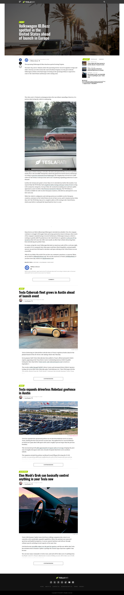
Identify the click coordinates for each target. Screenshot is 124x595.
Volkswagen (43, 262)
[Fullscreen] (74, 169)
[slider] (49, 169)
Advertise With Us (66, 586)
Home (42, 586)
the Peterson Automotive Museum (51, 189)
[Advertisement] (51, 86)
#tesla (87, 82)
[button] (50, 136)
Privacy (81, 586)
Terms (76, 586)
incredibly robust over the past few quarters (44, 546)
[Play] (26, 169)
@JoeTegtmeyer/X (74, 435)
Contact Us (56, 586)
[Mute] (72, 169)
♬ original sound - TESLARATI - (89, 83)
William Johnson (34, 60)
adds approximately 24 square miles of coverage (50, 448)
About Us (48, 586)
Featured (36, 262)
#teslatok (92, 82)
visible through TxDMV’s (36, 367)
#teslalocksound (99, 82)
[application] (50, 136)
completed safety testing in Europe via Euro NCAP (58, 185)
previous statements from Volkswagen (43, 175)
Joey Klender (28, 301)
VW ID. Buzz (51, 262)
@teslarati (84, 80)
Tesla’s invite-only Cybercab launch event (50, 362)
